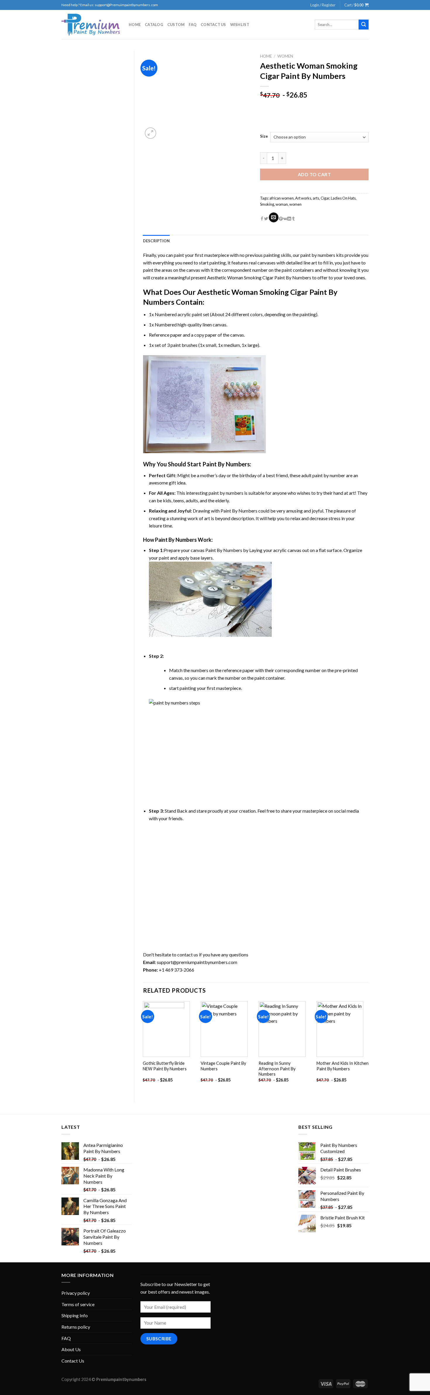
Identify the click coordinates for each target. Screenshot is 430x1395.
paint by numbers (317, 255)
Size (264, 136)
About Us (71, 1349)
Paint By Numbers (226, 464)
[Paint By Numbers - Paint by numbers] (90, 25)
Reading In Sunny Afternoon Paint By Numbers (277, 1068)
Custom (176, 24)
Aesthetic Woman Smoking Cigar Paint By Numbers (259, 277)
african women (281, 198)
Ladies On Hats (343, 198)
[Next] (368, 1047)
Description (156, 240)
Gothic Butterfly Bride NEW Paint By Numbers (165, 1066)
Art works (303, 198)
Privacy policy (75, 1293)
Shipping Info (74, 1315)
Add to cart (314, 174)
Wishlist (239, 24)
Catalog (154, 24)
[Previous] (143, 1047)
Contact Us (213, 24)
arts (316, 198)
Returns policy (75, 1327)
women (295, 204)
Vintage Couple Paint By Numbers (223, 1066)
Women (285, 56)
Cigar (325, 198)
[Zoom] (150, 133)
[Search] (364, 25)
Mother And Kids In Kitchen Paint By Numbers (343, 1066)
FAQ (193, 24)
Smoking (267, 204)
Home (135, 24)
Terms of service (77, 1304)
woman (282, 204)
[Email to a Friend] (273, 217)
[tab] (156, 241)
